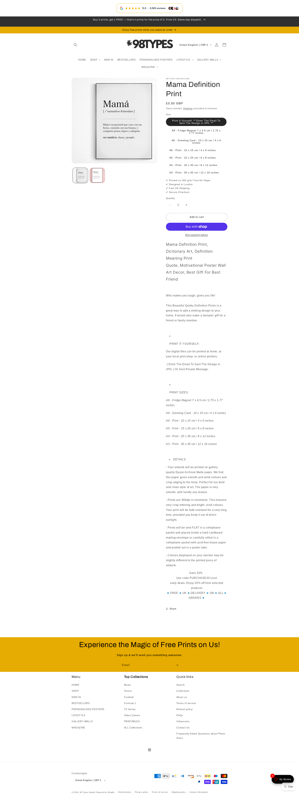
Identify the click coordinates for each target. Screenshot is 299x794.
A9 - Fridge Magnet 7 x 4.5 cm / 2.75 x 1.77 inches (196, 131)
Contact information (198, 792)
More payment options (196, 235)
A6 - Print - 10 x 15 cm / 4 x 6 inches (192, 150)
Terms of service (186, 703)
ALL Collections (133, 727)
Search (180, 684)
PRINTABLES (132, 721)
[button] (75, 45)
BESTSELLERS (81, 703)
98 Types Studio (87, 792)
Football (129, 697)
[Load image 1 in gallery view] (80, 175)
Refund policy (184, 709)
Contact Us (182, 727)
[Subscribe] (177, 665)
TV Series (130, 709)
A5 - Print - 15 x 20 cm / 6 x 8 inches (192, 157)
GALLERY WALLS (82, 721)
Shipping (188, 108)
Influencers (183, 721)
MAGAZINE (78, 727)
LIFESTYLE (78, 715)
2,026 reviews (158, 8)
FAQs (179, 715)
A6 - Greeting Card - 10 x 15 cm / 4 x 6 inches (196, 141)
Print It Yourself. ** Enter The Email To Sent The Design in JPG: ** (196, 121)
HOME (75, 684)
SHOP (75, 690)
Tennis (128, 690)
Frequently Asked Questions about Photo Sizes (200, 735)
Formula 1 (130, 703)
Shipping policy (178, 792)
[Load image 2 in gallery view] (97, 175)
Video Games (132, 715)
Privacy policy (141, 792)
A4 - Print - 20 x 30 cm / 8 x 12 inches (193, 165)
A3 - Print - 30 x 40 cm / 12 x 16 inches (194, 172)
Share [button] (172, 608)
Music (127, 684)
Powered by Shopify (105, 792)
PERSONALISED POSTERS (88, 709)
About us (181, 697)
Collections (182, 690)
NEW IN (76, 697)
